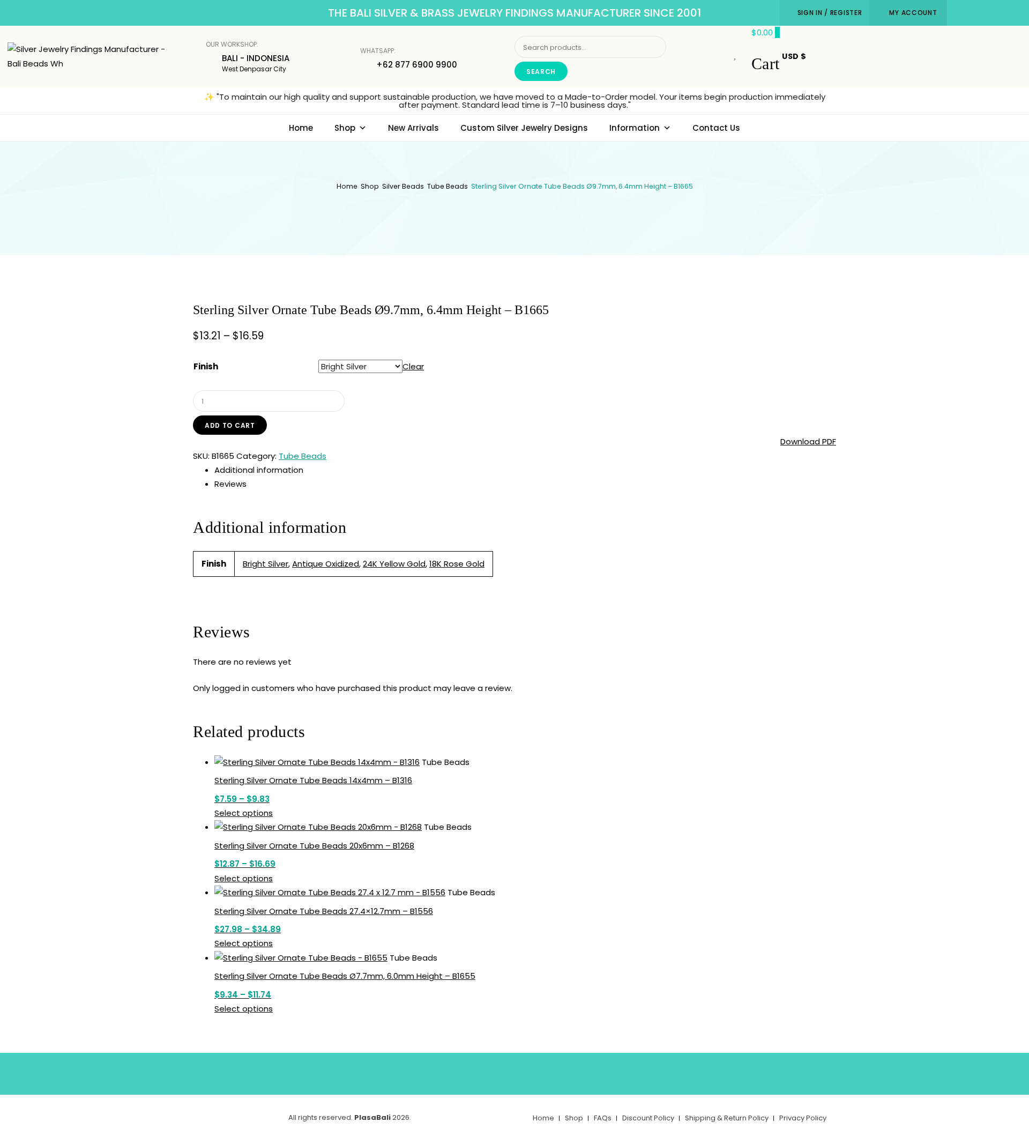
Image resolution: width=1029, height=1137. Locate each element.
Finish (205, 366)
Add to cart (230, 425)
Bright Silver (265, 563)
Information (634, 127)
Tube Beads (447, 186)
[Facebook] (467, 1071)
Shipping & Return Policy (727, 1118)
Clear (413, 366)
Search (541, 71)
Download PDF (808, 441)
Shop (344, 127)
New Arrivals (413, 127)
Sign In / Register (829, 12)
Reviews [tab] (230, 483)
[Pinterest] (530, 1071)
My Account (913, 12)
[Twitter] (499, 1071)
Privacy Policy (802, 1118)
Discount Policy (648, 1118)
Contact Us (716, 127)
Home (301, 127)
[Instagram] (562, 1071)
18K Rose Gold (456, 563)
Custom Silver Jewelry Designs (524, 127)
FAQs (603, 1118)
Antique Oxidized (325, 563)
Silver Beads (403, 186)
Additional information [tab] (258, 469)
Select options (243, 813)
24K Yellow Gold (394, 563)
